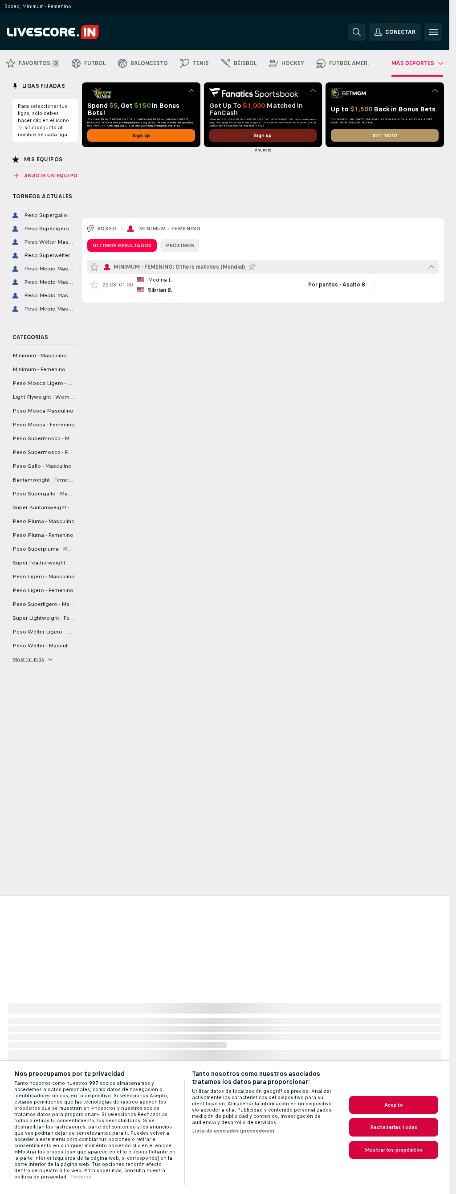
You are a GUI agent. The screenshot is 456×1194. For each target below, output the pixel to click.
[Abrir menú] (433, 32)
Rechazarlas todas (393, 1127)
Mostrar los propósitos (394, 1150)
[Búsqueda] (357, 32)
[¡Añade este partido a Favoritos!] (94, 285)
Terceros (80, 1177)
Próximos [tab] (180, 245)
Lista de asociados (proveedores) (233, 1131)
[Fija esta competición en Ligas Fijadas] (252, 267)
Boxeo (106, 228)
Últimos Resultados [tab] (122, 245)
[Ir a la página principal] (68, 32)
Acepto (393, 1105)
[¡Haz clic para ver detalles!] (263, 284)
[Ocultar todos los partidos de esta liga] (431, 267)
